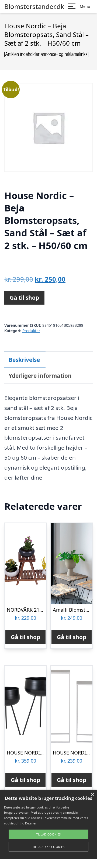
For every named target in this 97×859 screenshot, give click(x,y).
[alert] (48, 824)
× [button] (92, 795)
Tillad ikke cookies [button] (48, 847)
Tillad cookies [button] (48, 834)
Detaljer (30, 823)
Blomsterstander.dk (34, 6)
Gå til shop (24, 297)
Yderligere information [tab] (40, 375)
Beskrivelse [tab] (24, 359)
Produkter (31, 330)
